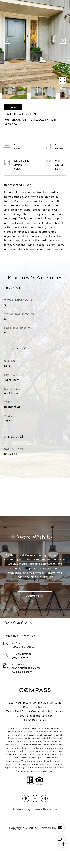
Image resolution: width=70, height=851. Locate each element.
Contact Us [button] (35, 596)
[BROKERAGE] (44, 798)
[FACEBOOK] (25, 798)
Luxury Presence (44, 809)
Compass (38, 731)
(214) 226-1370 (20, 657)
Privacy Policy (50, 828)
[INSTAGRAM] (35, 798)
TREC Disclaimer (35, 720)
